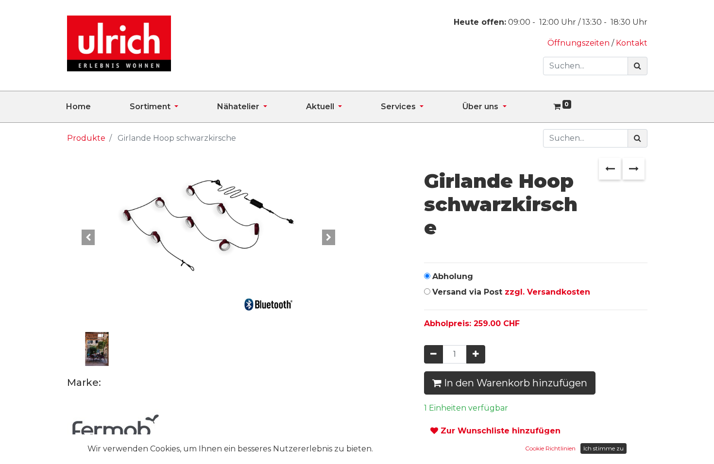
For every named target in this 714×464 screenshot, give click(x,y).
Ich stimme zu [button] (603, 448)
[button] (88, 237)
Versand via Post (511, 292)
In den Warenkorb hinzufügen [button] (514, 383)
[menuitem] (98, 106)
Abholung (452, 276)
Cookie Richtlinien (550, 448)
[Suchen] (637, 66)
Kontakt (631, 43)
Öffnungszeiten (579, 43)
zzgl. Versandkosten (547, 292)
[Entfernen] (433, 354)
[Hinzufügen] (475, 354)
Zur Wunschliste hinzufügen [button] (499, 430)
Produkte (86, 138)
